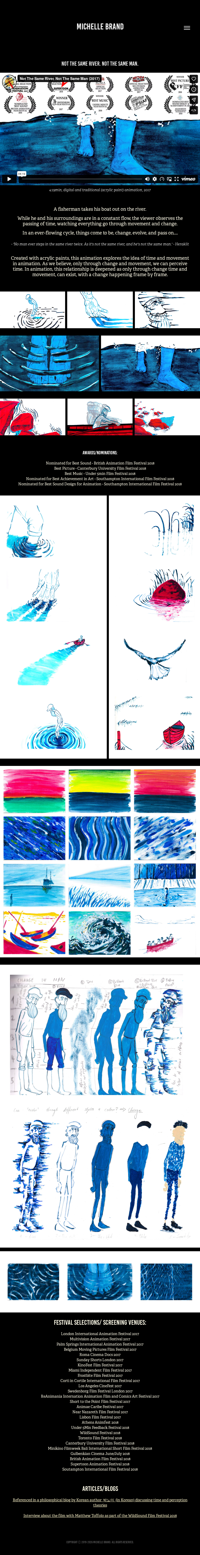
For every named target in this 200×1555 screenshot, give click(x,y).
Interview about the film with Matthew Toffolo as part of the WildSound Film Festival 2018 (100, 1515)
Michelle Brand (100, 26)
